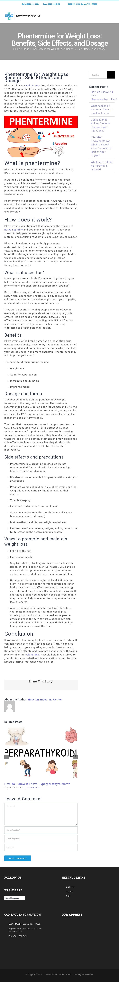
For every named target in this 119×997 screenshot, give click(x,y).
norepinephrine (13, 229)
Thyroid (69, 891)
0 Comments (33, 788)
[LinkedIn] (9, 882)
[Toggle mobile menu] (113, 14)
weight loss (33, 85)
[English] (5, 894)
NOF (68, 896)
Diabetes (70, 887)
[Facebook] (5, 882)
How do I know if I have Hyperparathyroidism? (37, 784)
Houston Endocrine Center (45, 699)
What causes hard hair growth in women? (102, 166)
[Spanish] (8, 894)
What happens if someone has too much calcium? (101, 109)
